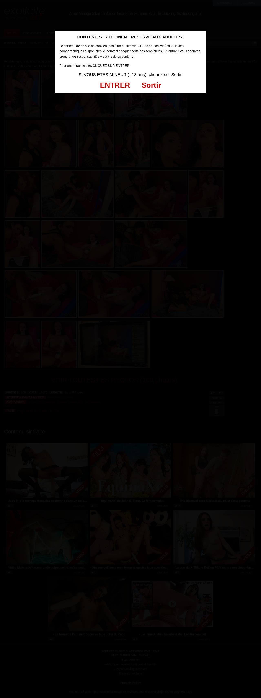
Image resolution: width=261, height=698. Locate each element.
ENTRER (115, 85)
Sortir (151, 85)
